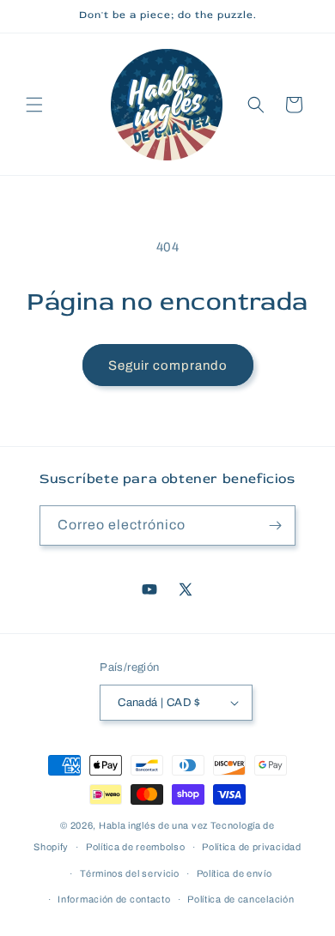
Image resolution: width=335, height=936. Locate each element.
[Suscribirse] (276, 525)
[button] (34, 105)
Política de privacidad (251, 847)
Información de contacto (114, 899)
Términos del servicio (130, 873)
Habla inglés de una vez (153, 825)
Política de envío (234, 873)
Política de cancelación (240, 899)
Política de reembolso (136, 847)
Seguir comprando (168, 365)
